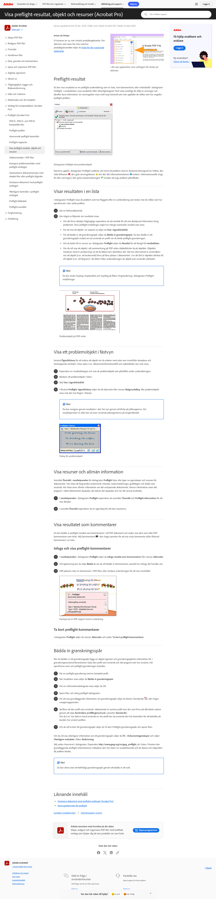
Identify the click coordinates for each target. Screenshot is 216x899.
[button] (196, 4)
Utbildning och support (111, 4)
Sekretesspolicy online (91, 812)
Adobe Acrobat (19, 25)
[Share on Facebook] (98, 853)
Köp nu (133, 4)
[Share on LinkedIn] (111, 853)
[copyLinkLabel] (117, 853)
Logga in (206, 4)
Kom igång (16, 877)
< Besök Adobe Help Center (22, 867)
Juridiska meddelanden (65, 812)
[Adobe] (8, 4)
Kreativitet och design (26, 4)
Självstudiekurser (18, 884)
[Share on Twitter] (105, 853)
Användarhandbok (18, 880)
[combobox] (176, 14)
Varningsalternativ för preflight (72, 805)
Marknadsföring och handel (82, 4)
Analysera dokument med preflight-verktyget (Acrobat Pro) (86, 801)
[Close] (150, 893)
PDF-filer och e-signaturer (52, 4)
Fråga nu (74, 889)
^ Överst (208, 868)
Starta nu (126, 889)
